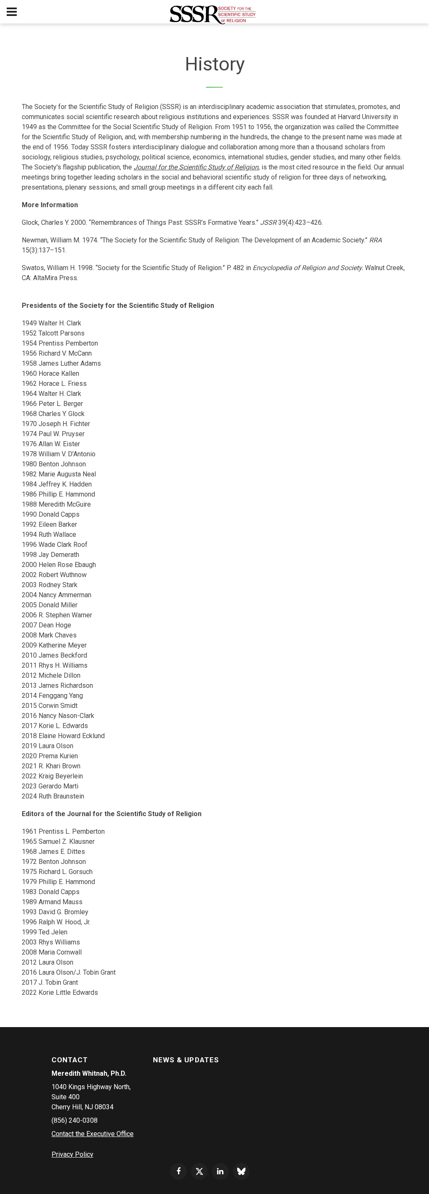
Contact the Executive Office (93, 1134)
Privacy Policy (72, 1154)
